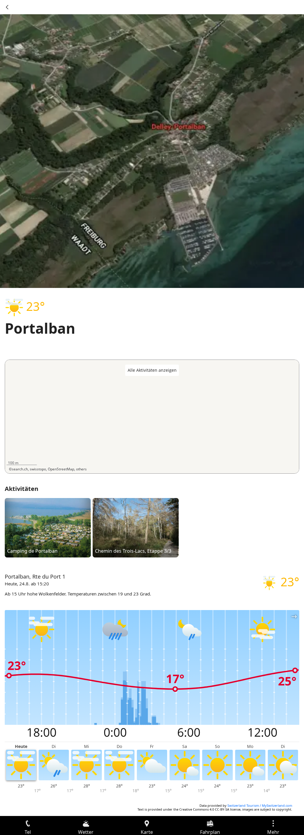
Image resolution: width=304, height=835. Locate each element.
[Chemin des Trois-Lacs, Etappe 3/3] (136, 527)
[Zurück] (7, 7)
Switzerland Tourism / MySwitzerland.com (259, 805)
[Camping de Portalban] (48, 527)
